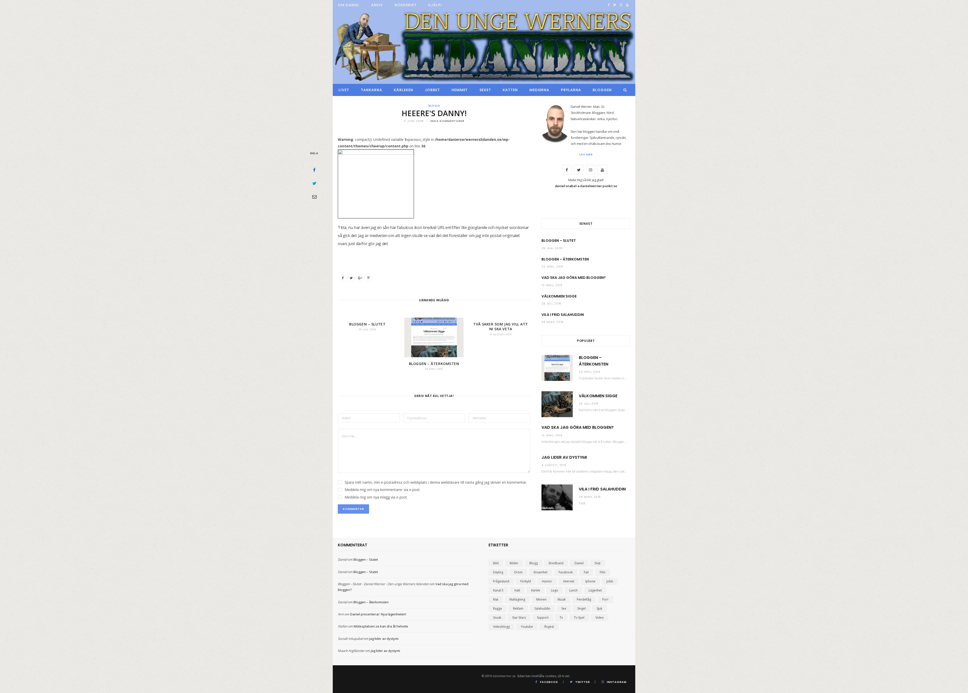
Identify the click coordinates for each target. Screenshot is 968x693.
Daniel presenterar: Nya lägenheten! (378, 614)
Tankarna (371, 89)
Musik (562, 599)
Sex (563, 608)
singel (581, 608)
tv (561, 617)
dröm (518, 572)
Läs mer (586, 154)
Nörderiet (405, 5)
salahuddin (542, 608)
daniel (579, 563)
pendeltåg (584, 599)
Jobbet (432, 89)
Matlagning (517, 599)
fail (586, 572)
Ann (341, 614)
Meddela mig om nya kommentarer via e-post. (382, 489)
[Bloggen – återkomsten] (433, 337)
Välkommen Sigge (559, 296)
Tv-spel (579, 617)
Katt (517, 590)
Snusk (497, 617)
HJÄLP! (435, 5)
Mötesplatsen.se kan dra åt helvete (381, 626)
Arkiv (377, 5)
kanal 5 (498, 590)
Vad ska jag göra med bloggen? (573, 277)
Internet (568, 581)
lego (554, 590)
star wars (519, 617)
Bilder (514, 563)
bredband (556, 563)
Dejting (498, 572)
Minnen (541, 599)
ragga (497, 608)
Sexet (485, 89)
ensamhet (541, 572)
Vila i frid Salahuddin (562, 314)
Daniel (342, 559)
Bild (496, 563)
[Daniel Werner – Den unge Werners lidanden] (484, 47)
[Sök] (623, 90)
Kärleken (403, 89)
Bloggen (602, 89)
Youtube (527, 626)
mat (495, 599)
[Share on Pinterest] (368, 278)
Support (543, 617)
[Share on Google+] (360, 278)
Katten (510, 89)
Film (603, 572)
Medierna (539, 89)
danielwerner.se (504, 676)
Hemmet (459, 89)
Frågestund (501, 581)
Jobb (610, 581)
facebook (566, 572)
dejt (597, 563)
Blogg (434, 106)
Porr (605, 599)
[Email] (314, 196)
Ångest (549, 626)
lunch (573, 590)
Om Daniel (348, 5)
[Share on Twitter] (314, 183)
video (599, 617)
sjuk (599, 608)
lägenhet (595, 590)
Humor (547, 581)
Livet (344, 89)
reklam (518, 608)
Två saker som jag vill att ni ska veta (500, 327)
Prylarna (571, 89)
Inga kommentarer (447, 121)
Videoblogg (501, 626)
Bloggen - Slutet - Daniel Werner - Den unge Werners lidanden (383, 584)
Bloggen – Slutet (367, 324)
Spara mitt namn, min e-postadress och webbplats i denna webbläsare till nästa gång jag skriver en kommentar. (436, 482)
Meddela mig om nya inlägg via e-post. (376, 497)
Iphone (590, 581)
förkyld (525, 581)
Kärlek (535, 590)
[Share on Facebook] (314, 170)
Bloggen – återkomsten (434, 363)
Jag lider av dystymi (564, 457)
